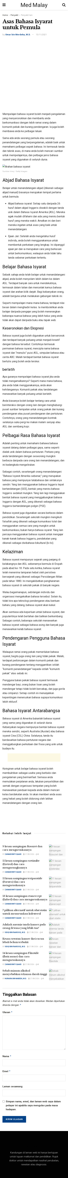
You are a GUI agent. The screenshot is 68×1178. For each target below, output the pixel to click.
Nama (6, 1056)
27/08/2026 (29, 854)
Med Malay (33, 5)
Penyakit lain (27, 15)
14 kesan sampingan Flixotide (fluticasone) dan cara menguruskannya (20, 956)
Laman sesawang (12, 1086)
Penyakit (14, 15)
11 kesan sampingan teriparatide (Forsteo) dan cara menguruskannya (22, 882)
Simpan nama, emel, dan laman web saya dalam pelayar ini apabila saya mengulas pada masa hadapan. (33, 1105)
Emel (6, 1071)
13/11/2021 (41, 34)
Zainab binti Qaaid (13, 854)
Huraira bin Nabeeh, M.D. (16, 978)
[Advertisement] (34, 75)
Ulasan (7, 1012)
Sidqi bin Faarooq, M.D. (15, 932)
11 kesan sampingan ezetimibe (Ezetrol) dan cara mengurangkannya (21, 864)
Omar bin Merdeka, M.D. (18, 34)
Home (5, 15)
